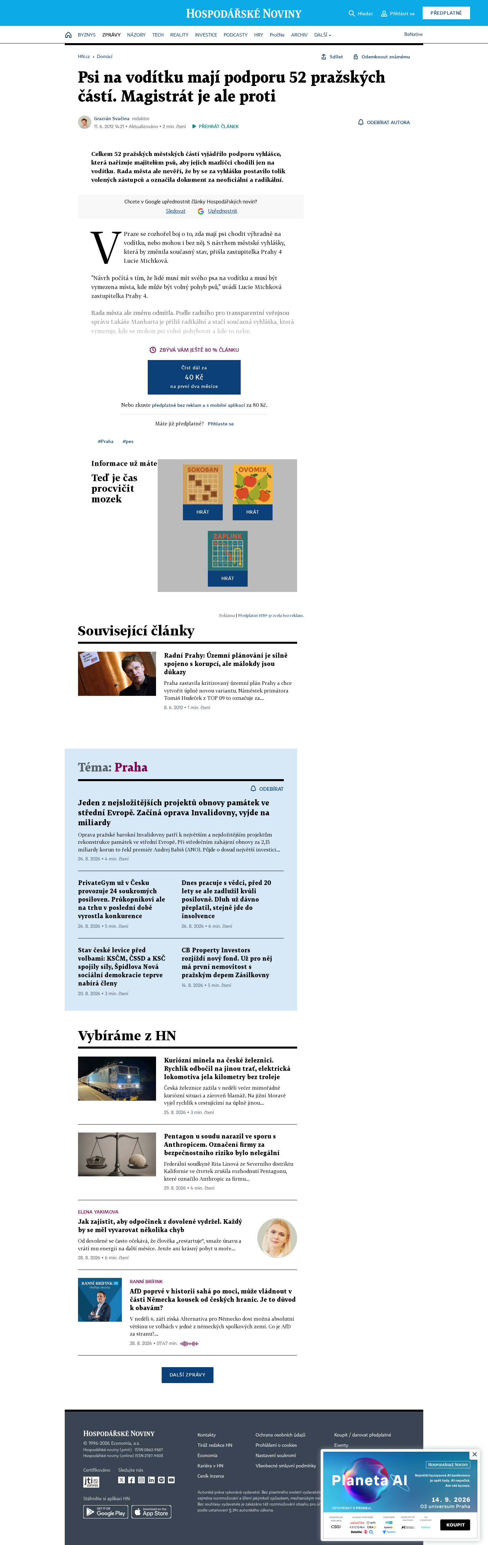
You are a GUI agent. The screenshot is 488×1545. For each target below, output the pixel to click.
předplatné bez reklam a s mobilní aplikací (198, 405)
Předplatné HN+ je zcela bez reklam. (271, 615)
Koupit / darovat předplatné (362, 1435)
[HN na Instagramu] (141, 1480)
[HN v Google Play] (105, 1511)
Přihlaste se (221, 423)
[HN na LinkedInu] (151, 1480)
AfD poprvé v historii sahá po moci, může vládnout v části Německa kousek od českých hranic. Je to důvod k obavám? (213, 1300)
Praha (131, 768)
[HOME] (68, 35)
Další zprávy (187, 1374)
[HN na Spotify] (161, 1480)
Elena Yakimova (98, 1211)
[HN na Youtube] (171, 1480)
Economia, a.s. (125, 1443)
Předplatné (446, 13)
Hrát (203, 512)
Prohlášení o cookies (276, 1445)
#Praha (106, 441)
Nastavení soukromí (276, 1455)
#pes (128, 441)
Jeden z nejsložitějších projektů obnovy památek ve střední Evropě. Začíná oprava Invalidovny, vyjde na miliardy (174, 813)
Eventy (341, 1445)
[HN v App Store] (151, 1511)
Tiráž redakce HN (215, 1445)
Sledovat (176, 211)
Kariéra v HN (210, 1466)
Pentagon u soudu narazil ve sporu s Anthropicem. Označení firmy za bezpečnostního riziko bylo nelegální (222, 1145)
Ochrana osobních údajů (280, 1435)
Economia (207, 1455)
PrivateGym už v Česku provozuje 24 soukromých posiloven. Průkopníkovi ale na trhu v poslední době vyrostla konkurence (121, 899)
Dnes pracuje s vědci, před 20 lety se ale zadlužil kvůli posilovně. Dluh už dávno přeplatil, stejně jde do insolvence (226, 899)
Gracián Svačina (111, 118)
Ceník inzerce (211, 1476)
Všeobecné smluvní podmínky (286, 1466)
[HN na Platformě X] (121, 1480)
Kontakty (207, 1435)
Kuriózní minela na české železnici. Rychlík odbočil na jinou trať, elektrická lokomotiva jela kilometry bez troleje (227, 1069)
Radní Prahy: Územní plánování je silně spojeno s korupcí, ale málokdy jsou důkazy (225, 664)
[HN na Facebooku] (131, 1480)
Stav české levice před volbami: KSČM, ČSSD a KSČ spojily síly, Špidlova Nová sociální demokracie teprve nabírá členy (121, 967)
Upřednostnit (222, 211)
